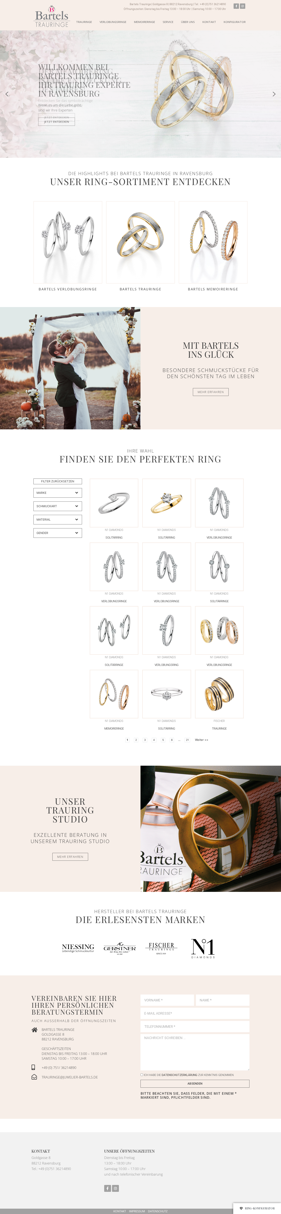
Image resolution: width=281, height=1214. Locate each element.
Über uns (188, 22)
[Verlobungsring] (166, 630)
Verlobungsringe (113, 22)
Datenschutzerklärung (179, 1075)
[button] (140, 94)
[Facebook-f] (236, 6)
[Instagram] (242, 6)
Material (43, 519)
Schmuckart (47, 506)
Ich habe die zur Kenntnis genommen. (189, 1075)
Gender (42, 533)
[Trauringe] (219, 694)
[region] (140, 94)
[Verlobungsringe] (219, 503)
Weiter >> (201, 740)
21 (187, 739)
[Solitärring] (114, 503)
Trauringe (84, 22)
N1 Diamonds (114, 530)
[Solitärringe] (219, 566)
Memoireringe (144, 22)
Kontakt (209, 22)
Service (168, 22)
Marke (41, 493)
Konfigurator (235, 22)
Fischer (219, 721)
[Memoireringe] (114, 694)
